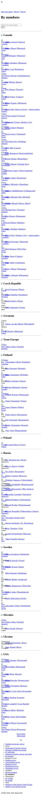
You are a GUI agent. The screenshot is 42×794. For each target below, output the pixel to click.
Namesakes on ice (11, 768)
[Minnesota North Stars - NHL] (5, 59)
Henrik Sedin (10, 592)
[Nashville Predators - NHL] (4, 556)
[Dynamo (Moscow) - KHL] (5, 496)
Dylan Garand (11, 116)
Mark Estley (10, 97)
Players (16, 12)
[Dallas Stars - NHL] (3, 161)
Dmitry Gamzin (11, 476)
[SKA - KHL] (3, 472)
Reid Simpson (11, 249)
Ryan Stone (10, 256)
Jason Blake (10, 667)
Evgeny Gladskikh (12, 484)
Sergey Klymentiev (13, 643)
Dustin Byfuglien (12, 686)
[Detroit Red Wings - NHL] (3, 92)
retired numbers (34, 109)
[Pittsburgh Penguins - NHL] (4, 105)
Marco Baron (10, 48)
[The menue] (21, 740)
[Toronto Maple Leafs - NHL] (4, 670)
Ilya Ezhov (9, 471)
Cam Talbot (10, 263)
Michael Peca (10, 210)
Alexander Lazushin (13, 494)
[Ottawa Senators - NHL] (4, 389)
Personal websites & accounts (15, 750)
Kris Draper (10, 89)
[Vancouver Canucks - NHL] (5, 44)
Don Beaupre (10, 56)
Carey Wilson (10, 269)
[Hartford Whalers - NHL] (4, 111)
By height (8, 780)
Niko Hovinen (11, 368)
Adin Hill (9, 148)
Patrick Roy (10, 235)
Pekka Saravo (10, 415)
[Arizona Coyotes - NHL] (4, 150)
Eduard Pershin (11, 505)
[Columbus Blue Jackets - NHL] (5, 398)
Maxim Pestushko (12, 511)
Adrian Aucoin (11, 42)
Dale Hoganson (11, 153)
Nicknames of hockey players (15, 748)
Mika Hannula (11, 573)
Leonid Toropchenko (13, 534)
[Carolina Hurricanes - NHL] (5, 699)
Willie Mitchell (11, 197)
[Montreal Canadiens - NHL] (5, 65)
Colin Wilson (10, 723)
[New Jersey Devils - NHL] (3, 137)
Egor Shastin (10, 647)
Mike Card (9, 69)
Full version (21, 734)
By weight (9, 778)
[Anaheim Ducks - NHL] (4, 84)
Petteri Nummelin (12, 401)
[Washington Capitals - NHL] (5, 124)
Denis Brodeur (11, 63)
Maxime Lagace (11, 170)
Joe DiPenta (10, 82)
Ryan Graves (10, 134)
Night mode (21, 736)
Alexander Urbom (12, 606)
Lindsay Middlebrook (14, 191)
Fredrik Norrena (11, 395)
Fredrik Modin (11, 579)
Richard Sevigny (12, 242)
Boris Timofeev (11, 528)
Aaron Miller (10, 710)
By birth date (10, 752)
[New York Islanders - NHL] (4, 78)
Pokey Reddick (11, 229)
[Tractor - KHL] (3, 290)
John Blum (9, 674)
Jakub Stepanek (11, 307)
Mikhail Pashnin (12, 500)
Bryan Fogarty (11, 103)
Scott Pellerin (10, 223)
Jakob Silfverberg (12, 598)
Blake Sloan (10, 717)
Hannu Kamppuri (12, 375)
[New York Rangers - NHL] (4, 118)
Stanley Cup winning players (15, 787)
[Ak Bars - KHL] (3, 541)
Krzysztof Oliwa (12, 445)
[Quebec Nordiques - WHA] (5, 154)
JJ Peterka (9, 331)
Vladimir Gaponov (12, 480)
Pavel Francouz (11, 289)
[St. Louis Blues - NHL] (3, 225)
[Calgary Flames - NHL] (4, 271)
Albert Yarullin (11, 539)
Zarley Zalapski (11, 275)
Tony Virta (9, 430)
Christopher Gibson (13, 362)
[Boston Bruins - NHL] (3, 218)
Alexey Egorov (11, 466)
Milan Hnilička (11, 295)
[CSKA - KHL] (3, 477)
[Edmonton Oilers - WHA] (5, 377)
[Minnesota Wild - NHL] (5, 199)
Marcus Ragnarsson (13, 586)
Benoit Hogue (11, 159)
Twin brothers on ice (12, 762)
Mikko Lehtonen (12, 381)
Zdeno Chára (10, 347)
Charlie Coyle (11, 691)
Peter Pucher (10, 628)
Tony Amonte (10, 660)
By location (9, 756)
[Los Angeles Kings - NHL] (4, 186)
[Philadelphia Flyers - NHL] (5, 205)
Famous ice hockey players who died (18, 754)
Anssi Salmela (11, 407)
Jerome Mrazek (11, 203)
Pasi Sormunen (11, 420)
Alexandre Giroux (12, 122)
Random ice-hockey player (14, 744)
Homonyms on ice (11, 766)
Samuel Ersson (11, 567)
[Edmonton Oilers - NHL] (5, 50)
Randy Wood (10, 729)
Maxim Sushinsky (12, 523)
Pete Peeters (10, 216)
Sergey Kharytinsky (13, 489)
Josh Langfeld (11, 704)
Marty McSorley (12, 184)
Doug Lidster (10, 178)
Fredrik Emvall (11, 560)
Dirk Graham (10, 128)
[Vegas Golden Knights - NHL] (4, 174)
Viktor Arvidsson (12, 554)
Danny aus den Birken (14, 324)
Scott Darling (10, 697)
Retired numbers (11, 772)
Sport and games (7, 12)
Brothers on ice (10, 760)
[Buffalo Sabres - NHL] (4, 71)
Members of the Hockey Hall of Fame (18, 785)
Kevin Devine (11, 76)
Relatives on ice (11, 764)
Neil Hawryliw (11, 141)
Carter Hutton (10, 164)
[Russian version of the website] (2, 2)
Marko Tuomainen (12, 425)
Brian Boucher (11, 680)
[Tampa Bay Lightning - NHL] (4, 364)
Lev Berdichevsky (12, 460)
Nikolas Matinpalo (12, 387)
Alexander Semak (12, 518)
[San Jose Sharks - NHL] (3, 520)
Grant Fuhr (9, 109)
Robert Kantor (11, 301)
